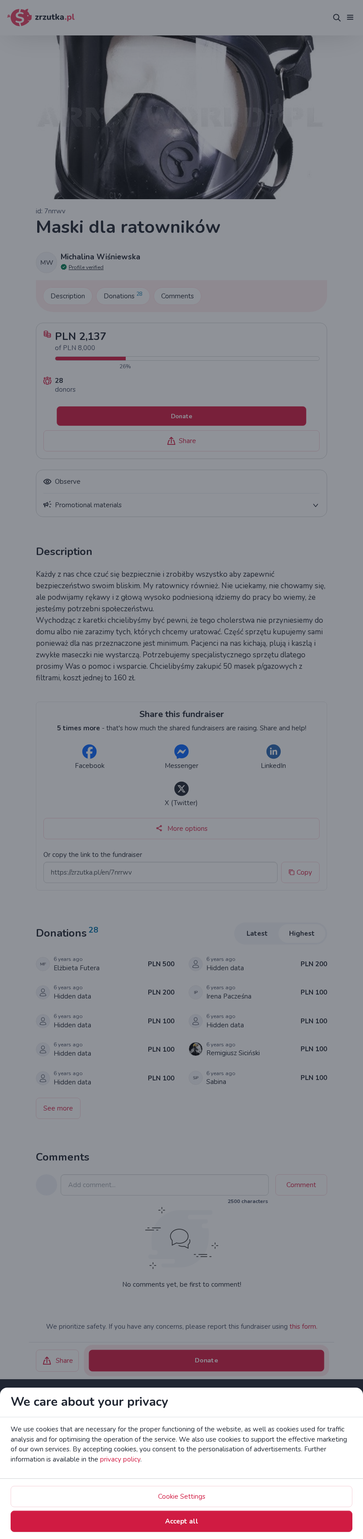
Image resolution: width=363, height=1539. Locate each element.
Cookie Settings (181, 1496)
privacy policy (120, 1459)
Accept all (181, 1521)
